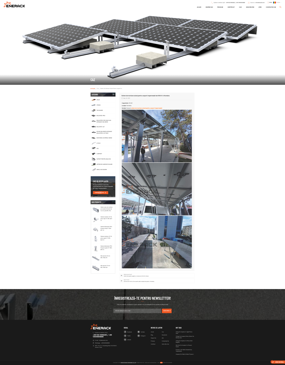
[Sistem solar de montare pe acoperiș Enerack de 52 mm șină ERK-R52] (96, 210)
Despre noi (209, 7)
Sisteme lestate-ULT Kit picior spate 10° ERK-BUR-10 (106, 238)
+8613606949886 (105, 343)
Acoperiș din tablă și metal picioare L (185, 354)
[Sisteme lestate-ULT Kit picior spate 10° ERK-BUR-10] (96, 239)
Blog (152, 335)
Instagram (143, 336)
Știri (260, 7)
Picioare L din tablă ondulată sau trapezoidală (184, 350)
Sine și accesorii (102, 169)
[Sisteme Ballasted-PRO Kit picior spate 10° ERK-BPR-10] (96, 249)
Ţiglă (98, 99)
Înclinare (100, 110)
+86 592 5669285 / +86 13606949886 (235, 2)
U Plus (98, 143)
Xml (158, 362)
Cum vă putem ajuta (100, 181)
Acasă (199, 7)
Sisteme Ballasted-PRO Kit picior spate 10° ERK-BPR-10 (106, 248)
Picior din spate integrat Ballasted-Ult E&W (104, 132)
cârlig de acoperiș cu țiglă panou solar (184, 332)
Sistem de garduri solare (104, 164)
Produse (220, 7)
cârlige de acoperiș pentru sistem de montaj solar (185, 337)
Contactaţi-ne (271, 7)
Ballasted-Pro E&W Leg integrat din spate (104, 121)
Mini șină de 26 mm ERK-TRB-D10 (105, 256)
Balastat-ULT (101, 126)
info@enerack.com (260, 2)
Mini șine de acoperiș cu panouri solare (184, 346)
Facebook (129, 332)
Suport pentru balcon (104, 159)
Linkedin (129, 339)
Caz (240, 7)
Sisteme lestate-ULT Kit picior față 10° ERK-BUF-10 (107, 218)
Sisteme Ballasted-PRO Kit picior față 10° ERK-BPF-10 (106, 228)
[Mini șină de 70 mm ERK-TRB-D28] (96, 268)
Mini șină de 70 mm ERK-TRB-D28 (105, 266)
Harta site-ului (165, 344)
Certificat (231, 7)
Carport (99, 153)
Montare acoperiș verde (104, 138)
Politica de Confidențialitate (150, 362)
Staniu (99, 105)
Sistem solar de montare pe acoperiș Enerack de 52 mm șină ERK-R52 (106, 209)
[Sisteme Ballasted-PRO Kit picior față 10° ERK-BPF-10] (96, 229)
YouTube (143, 332)
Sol (98, 148)
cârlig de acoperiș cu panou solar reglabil (184, 341)
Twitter (129, 336)
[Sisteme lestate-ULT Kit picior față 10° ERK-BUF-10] (96, 219)
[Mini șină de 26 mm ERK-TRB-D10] (96, 258)
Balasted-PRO (101, 115)
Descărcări (250, 7)
